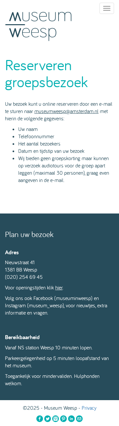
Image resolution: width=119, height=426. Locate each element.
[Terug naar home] (38, 25)
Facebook (39, 418)
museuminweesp (73, 298)
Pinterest (63, 418)
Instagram (55, 418)
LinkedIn (71, 418)
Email (79, 418)
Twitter (47, 418)
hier (58, 287)
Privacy (89, 407)
